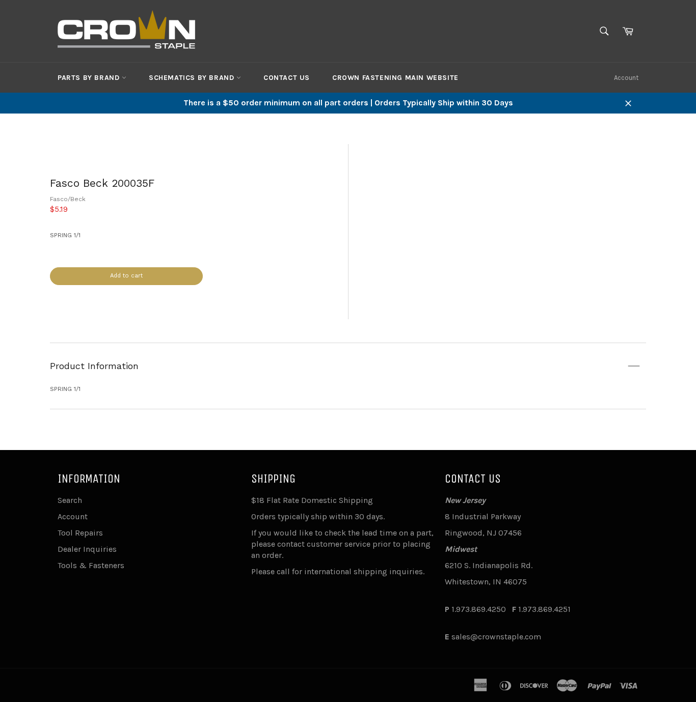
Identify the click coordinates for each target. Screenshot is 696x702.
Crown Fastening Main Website (395, 77)
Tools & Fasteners (91, 565)
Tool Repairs (80, 533)
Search (70, 500)
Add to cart (126, 275)
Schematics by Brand (192, 77)
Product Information (94, 365)
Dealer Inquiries (87, 549)
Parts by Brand (90, 77)
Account (626, 77)
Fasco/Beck (68, 199)
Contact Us (286, 77)
